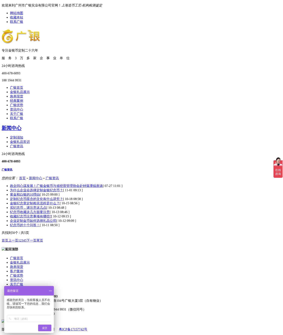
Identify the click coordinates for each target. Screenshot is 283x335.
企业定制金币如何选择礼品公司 (33, 220)
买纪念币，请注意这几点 (28, 207)
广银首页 (16, 87)
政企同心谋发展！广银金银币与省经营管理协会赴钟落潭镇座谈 (56, 186)
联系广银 (16, 21)
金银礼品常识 (20, 142)
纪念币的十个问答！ (25, 225)
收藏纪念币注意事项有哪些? (30, 216)
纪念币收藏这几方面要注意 (30, 212)
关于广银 (16, 113)
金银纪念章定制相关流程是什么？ (35, 203)
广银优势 (16, 105)
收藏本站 (16, 17)
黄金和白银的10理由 (25, 194)
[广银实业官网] (21, 41)
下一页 (31, 240)
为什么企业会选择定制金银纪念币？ (36, 190)
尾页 (39, 240)
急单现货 (16, 96)
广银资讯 (16, 146)
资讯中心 (16, 109)
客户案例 (16, 271)
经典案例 (16, 100)
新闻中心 (12, 128)
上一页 (13, 240)
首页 (22, 178)
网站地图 (16, 13)
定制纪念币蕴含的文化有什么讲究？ (36, 199)
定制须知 (16, 137)
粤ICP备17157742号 (73, 329)
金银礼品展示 (20, 92)
